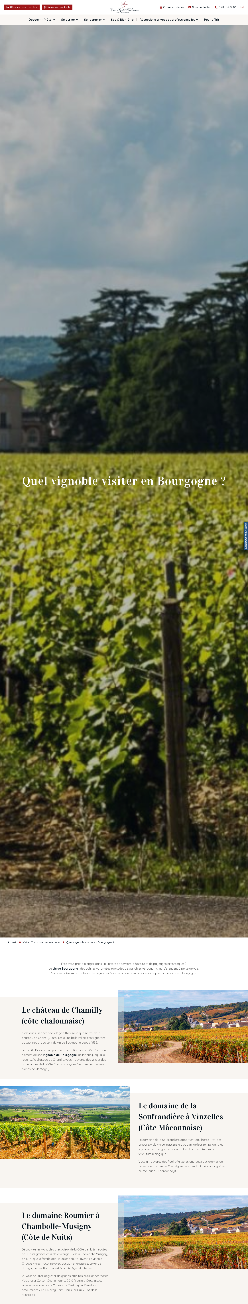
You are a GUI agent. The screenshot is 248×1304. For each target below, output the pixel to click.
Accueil (12, 942)
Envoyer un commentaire (246, 536)
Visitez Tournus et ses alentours (41, 942)
